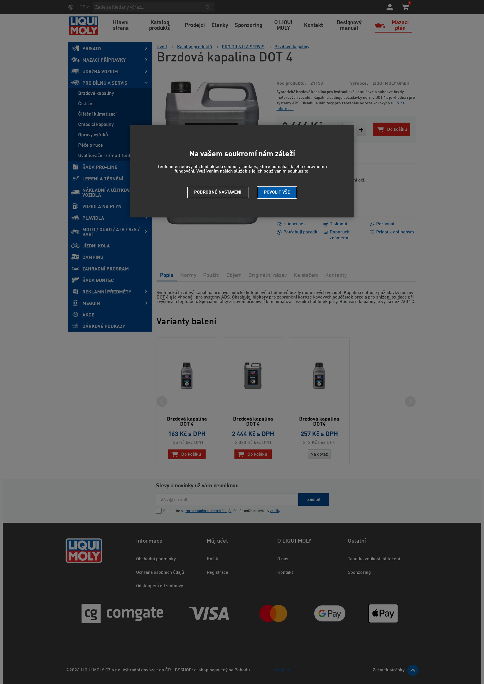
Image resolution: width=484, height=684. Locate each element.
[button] (277, 192)
